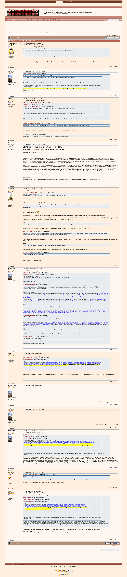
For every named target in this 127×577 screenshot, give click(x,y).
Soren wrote (26, 434)
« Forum (10, 564)
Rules (44, 19)
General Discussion (25, 33)
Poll (68, 2)
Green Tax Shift (57, 13)
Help (28, 19)
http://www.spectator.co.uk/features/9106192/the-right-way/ (38, 175)
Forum (59, 2)
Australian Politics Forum (14, 33)
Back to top (11, 67)
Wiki (65, 2)
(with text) (61, 12)
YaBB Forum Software (55, 568)
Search (33, 19)
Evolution (64, 13)
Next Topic (116, 35)
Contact (79, 2)
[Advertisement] (63, 25)
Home (47, 2)
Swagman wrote (27, 272)
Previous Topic (109, 35)
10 (17, 37)
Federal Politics (35, 33)
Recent (39, 19)
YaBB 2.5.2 (73, 566)
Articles (53, 2)
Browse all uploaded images (84, 12)
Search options (72, 12)
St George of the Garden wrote (31, 474)
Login (58, 11)
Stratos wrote (26, 47)
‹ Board (14, 564)
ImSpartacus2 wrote (28, 203)
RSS (66, 12)
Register (64, 11)
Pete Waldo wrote (27, 134)
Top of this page (21, 564)
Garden (73, 2)
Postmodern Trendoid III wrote (31, 49)
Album (23, 19)
